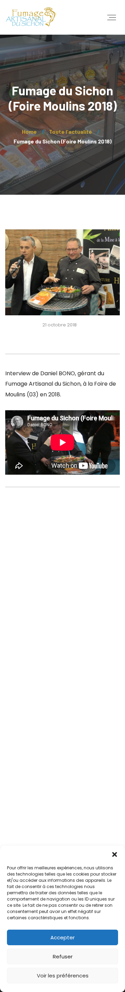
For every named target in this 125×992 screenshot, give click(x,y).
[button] (114, 854)
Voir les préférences (63, 975)
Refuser (63, 956)
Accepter (62, 937)
